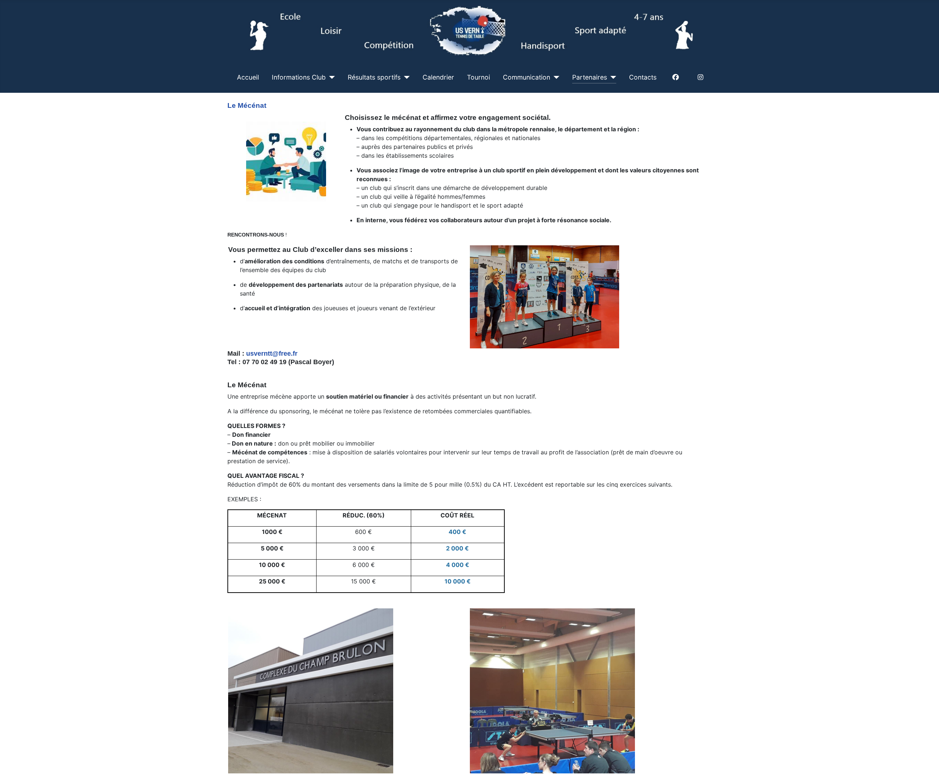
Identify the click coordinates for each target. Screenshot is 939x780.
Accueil (248, 77)
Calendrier (438, 77)
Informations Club (299, 77)
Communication (526, 77)
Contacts (643, 77)
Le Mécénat (246, 105)
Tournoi (478, 77)
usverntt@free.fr (271, 353)
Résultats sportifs (374, 77)
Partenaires (589, 77)
